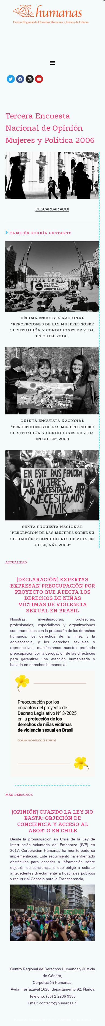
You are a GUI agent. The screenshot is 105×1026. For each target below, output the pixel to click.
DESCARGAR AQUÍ (52, 209)
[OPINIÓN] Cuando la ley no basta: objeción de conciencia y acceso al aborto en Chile (52, 821)
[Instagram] (30, 79)
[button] (52, 62)
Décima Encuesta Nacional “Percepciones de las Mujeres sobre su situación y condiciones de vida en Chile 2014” (52, 326)
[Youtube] (39, 79)
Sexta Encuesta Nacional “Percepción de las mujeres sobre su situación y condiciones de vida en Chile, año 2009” (52, 535)
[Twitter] (11, 79)
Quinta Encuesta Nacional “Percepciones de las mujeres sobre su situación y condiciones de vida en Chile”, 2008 (52, 429)
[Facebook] (20, 79)
